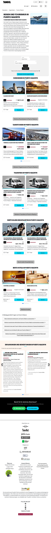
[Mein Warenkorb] (45, 6)
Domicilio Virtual (9, 468)
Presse (42, 468)
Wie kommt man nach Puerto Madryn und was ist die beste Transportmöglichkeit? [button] (24, 326)
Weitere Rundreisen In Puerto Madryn (25, 119)
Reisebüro (35, 6)
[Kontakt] (41, 6)
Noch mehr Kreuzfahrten (25, 262)
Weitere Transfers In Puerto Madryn (25, 214)
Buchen (19, 110)
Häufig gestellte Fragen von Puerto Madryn (15, 315)
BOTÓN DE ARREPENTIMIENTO (25, 514)
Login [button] (26, 6)
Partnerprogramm (42, 463)
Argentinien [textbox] (24, 59)
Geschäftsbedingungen (42, 466)
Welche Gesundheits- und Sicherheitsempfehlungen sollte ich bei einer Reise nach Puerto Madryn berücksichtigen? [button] (25, 334)
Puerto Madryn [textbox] (18, 63)
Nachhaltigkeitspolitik (42, 465)
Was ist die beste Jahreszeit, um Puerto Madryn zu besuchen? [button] (19, 318)
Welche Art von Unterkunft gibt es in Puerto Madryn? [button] (17, 330)
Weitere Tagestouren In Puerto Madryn (25, 167)
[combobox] (25, 58)
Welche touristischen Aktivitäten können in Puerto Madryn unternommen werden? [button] (24, 322)
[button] (3, 138)
